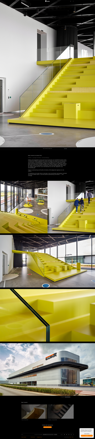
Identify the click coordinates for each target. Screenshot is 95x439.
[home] (47, 1)
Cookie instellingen (86, 433)
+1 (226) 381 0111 (32, 437)
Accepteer (86, 435)
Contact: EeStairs (23, 437)
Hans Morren (67, 396)
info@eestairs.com (39, 437)
